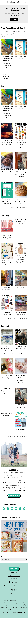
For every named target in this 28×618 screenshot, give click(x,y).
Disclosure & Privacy (14, 576)
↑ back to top (14, 568)
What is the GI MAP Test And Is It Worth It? (7, 76)
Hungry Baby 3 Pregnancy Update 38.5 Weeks (7, 391)
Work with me (14, 578)
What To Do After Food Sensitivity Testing (20, 221)
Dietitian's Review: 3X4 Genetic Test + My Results (7, 201)
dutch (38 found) (19, 208)
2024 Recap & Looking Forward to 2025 (21, 201)
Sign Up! (6, 586)
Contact (14, 593)
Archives (4, 557)
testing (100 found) (19, 318)
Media (14, 596)
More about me (13, 495)
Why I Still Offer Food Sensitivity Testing (7, 262)
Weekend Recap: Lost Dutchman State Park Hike (7, 143)
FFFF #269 (20, 287)
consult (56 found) (19, 436)
